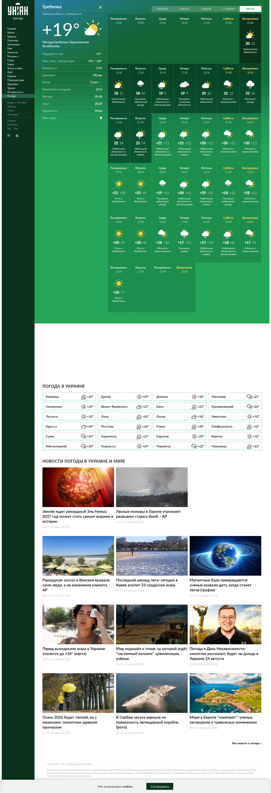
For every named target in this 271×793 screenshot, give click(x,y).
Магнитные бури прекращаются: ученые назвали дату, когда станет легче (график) (221, 585)
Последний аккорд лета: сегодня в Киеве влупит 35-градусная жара (147, 582)
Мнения (11, 106)
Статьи (10, 110)
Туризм (11, 88)
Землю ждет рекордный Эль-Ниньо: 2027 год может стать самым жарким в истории (77, 516)
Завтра (184, 8)
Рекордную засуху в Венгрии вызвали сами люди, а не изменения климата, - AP (76, 585)
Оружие (11, 76)
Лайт (9, 72)
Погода (11, 96)
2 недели (228, 8)
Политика (12, 40)
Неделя (206, 8)
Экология (12, 52)
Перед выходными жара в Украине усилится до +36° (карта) (73, 651)
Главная (11, 28)
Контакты (12, 124)
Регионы (12, 56)
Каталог (11, 120)
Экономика (13, 44)
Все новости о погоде (245, 743)
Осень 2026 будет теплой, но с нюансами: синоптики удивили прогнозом (69, 722)
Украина (11, 36)
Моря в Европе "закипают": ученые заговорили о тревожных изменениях (223, 719)
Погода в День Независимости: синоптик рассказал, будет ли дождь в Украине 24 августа (224, 653)
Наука (10, 64)
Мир (9, 48)
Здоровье (12, 84)
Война (10, 32)
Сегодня (162, 8)
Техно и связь (14, 68)
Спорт (10, 60)
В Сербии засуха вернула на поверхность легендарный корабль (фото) (147, 722)
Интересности (15, 92)
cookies (127, 786)
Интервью (12, 114)
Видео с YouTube (16, 102)
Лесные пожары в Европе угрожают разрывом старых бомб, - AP (148, 514)
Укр (16, 128)
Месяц (250, 8)
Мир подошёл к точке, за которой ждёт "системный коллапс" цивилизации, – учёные (151, 653)
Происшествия (15, 80)
